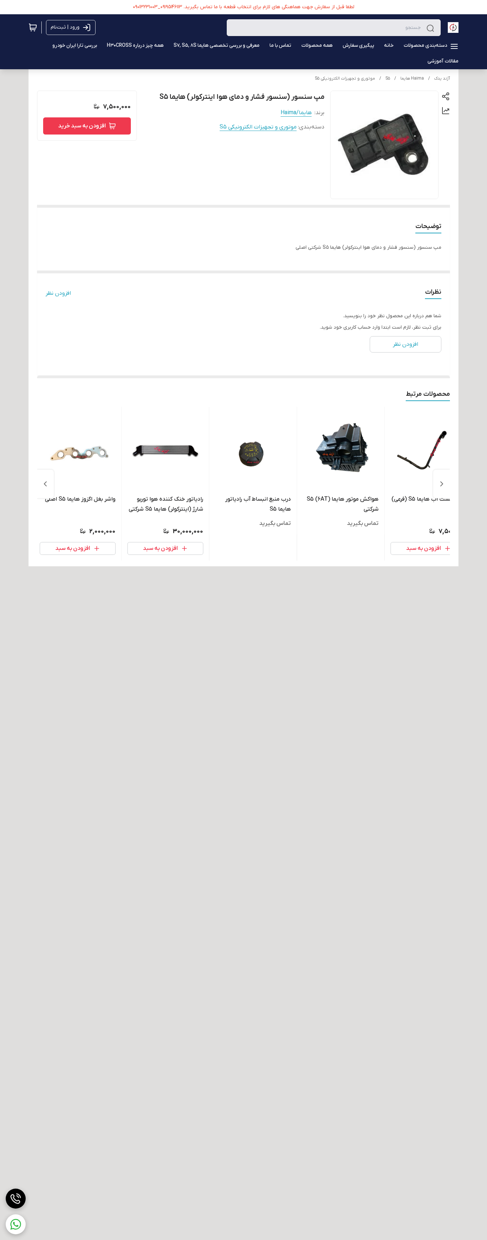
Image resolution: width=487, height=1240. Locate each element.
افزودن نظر (58, 293)
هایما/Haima (296, 112)
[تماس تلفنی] (16, 1199)
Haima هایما (412, 78)
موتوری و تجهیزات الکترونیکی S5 (345, 78)
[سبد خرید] (33, 27)
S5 (387, 78)
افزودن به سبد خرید (82, 126)
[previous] (441, 484)
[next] (45, 484)
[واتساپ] (16, 1224)
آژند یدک (442, 78)
